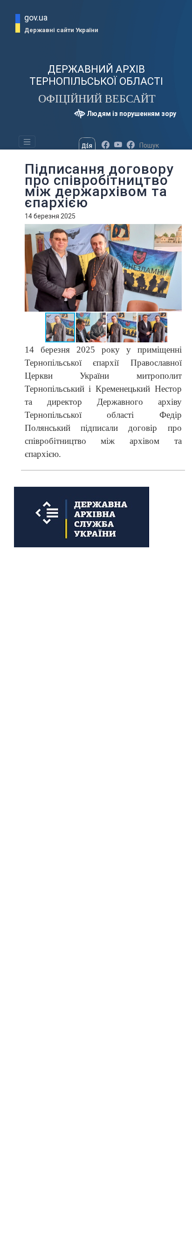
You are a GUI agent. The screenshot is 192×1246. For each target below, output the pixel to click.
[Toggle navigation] (27, 142)
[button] (179, 232)
